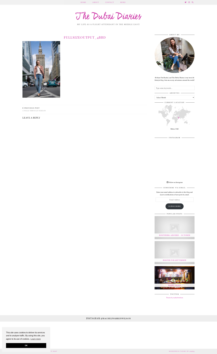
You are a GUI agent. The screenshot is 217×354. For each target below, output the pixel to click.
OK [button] (26, 345)
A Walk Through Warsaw (34, 109)
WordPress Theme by (182, 351)
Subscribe (174, 206)
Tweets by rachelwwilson (174, 297)
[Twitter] (186, 2)
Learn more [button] (36, 339)
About (95, 2)
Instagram (108, 318)
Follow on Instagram (175, 182)
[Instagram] (189, 2)
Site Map (53, 351)
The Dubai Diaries (108, 17)
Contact (109, 2)
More (123, 2)
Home (83, 2)
